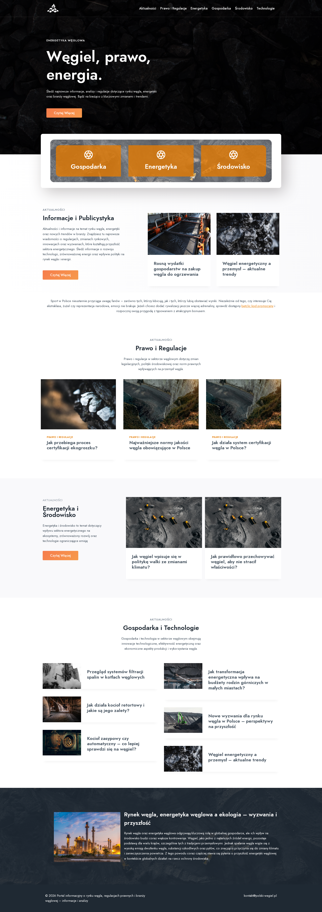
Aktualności (147, 8)
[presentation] (179, 234)
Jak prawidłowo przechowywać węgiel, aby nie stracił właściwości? (242, 561)
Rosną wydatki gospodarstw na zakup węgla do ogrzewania (177, 268)
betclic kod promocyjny (257, 306)
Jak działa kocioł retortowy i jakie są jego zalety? (115, 708)
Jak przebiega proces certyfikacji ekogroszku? (72, 445)
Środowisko (244, 8)
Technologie (266, 8)
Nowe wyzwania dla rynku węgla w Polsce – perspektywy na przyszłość (240, 721)
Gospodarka (221, 8)
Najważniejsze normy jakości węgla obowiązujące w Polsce (159, 445)
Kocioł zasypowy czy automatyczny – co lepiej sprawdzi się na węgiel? (113, 743)
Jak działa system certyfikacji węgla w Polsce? (241, 445)
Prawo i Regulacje (173, 8)
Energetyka (199, 8)
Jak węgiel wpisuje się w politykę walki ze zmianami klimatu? (159, 561)
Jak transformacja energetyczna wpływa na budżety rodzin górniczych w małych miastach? (238, 679)
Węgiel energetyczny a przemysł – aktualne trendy (246, 268)
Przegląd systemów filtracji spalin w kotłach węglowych (116, 674)
